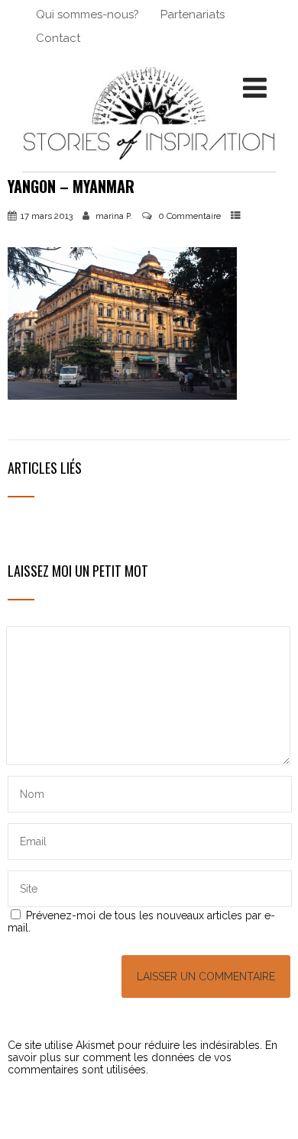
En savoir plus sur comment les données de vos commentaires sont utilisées (142, 1057)
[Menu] (255, 88)
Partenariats (192, 14)
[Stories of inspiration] (148, 165)
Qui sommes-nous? (87, 14)
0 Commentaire (189, 216)
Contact (58, 38)
